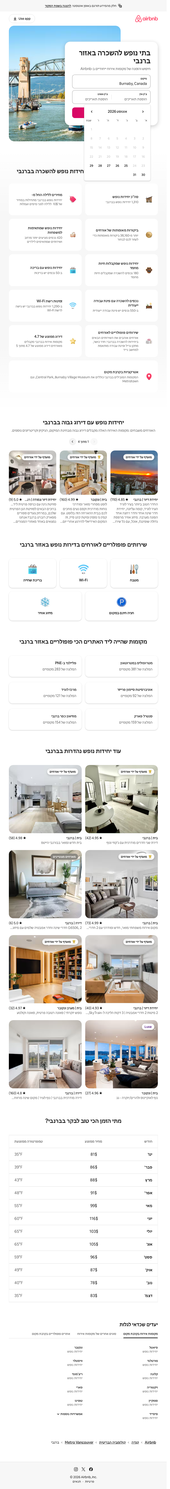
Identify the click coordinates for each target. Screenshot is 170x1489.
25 (126, 166)
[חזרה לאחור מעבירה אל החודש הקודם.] (142, 111)
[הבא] (72, 441)
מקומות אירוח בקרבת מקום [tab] (140, 1334)
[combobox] (111, 83)
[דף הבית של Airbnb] (146, 18)
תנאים (77, 1481)
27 (108, 166)
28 (100, 166)
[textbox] (131, 99)
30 (143, 175)
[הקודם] (94, 441)
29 (91, 166)
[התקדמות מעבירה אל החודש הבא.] (92, 111)
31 (134, 175)
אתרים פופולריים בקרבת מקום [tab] (51, 1334)
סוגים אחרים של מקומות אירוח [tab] (96, 1334)
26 (117, 166)
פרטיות (89, 1481)
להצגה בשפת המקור (58, 6)
